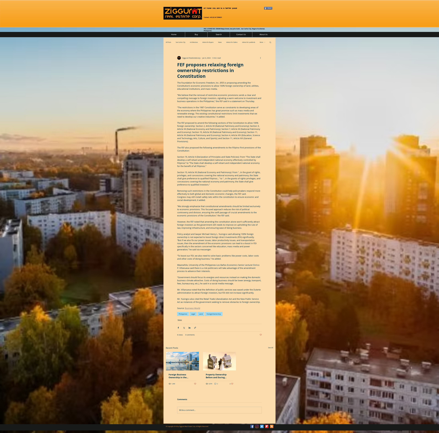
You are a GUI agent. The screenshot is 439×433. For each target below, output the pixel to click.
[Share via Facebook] (178, 328)
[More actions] (260, 58)
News (220, 42)
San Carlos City (180, 42)
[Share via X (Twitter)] (184, 328)
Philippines (183, 314)
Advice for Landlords (248, 42)
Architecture (194, 42)
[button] (270, 42)
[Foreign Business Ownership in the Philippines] (182, 361)
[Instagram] (257, 426)
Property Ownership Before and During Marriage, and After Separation (216, 376)
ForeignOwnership (214, 314)
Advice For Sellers (232, 42)
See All (270, 348)
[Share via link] (195, 328)
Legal (193, 314)
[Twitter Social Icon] (262, 426)
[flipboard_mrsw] (266, 426)
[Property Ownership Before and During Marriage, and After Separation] (219, 361)
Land (201, 314)
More (261, 42)
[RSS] (271, 426)
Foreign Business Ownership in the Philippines (178, 376)
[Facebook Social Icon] (252, 426)
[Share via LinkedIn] (189, 328)
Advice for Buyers (208, 42)
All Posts (168, 42)
